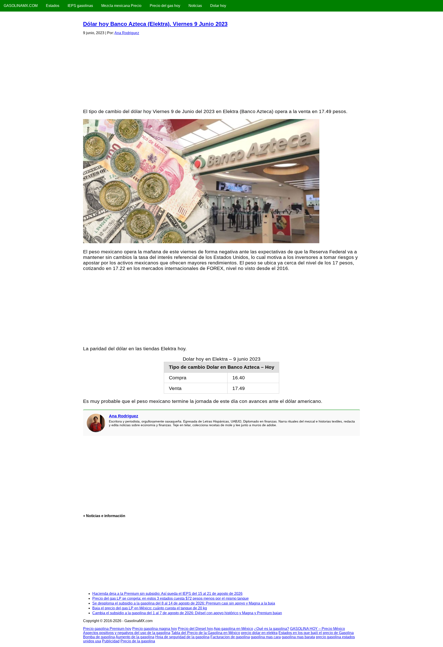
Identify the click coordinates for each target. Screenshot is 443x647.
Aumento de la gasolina (135, 637)
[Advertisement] (221, 71)
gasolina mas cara (266, 637)
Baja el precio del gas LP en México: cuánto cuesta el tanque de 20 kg (149, 608)
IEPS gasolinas (80, 6)
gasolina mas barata (298, 637)
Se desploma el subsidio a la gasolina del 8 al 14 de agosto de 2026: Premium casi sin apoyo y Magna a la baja (183, 603)
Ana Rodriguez (126, 33)
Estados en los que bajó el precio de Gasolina (316, 633)
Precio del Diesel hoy (195, 629)
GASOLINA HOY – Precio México (317, 629)
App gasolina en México (233, 629)
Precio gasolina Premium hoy (107, 629)
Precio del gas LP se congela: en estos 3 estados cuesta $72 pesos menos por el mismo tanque (170, 598)
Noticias (195, 6)
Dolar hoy (218, 6)
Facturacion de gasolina (230, 637)
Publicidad (111, 641)
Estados (52, 6)
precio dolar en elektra (259, 633)
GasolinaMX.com (21, 6)
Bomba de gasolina (99, 637)
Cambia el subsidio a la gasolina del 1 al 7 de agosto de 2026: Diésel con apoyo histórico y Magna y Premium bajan (187, 613)
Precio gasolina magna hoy (154, 629)
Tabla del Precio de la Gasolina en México (205, 633)
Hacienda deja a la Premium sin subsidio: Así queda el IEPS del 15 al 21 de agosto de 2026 (167, 594)
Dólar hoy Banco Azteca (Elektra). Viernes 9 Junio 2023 (155, 24)
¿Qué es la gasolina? (271, 629)
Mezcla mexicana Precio (121, 6)
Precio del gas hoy (165, 6)
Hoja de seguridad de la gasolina (182, 637)
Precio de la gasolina (137, 641)
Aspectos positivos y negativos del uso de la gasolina (126, 633)
